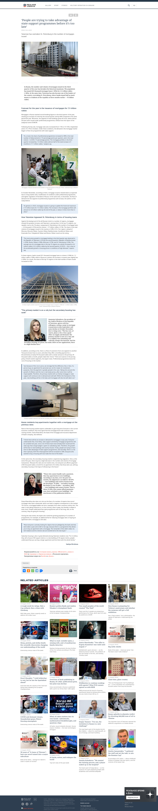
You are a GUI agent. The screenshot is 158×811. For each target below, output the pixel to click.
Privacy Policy (129, 806)
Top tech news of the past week (63, 760)
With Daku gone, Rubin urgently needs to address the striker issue (33, 610)
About (126, 804)
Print (75, 571)
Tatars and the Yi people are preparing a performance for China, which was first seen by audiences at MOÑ (92, 610)
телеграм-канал (45, 552)
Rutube (43, 556)
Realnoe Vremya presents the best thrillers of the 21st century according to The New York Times (63, 646)
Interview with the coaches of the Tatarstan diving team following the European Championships (33, 683)
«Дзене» (51, 556)
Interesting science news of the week (34, 646)
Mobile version (84, 803)
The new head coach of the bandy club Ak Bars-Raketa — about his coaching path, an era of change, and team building (92, 727)
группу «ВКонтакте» (59, 552)
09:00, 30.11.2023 (26, 30)
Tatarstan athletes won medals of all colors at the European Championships (63, 609)
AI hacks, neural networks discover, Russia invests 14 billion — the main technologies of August (63, 722)
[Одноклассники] (76, 15)
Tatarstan (26, 563)
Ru (134, 5)
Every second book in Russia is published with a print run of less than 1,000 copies (63, 684)
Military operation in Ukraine (82, 5)
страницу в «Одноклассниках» (40, 554)
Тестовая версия (85, 806)
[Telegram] (36, 570)
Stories (64, 5)
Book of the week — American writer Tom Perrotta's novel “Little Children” (120, 649)
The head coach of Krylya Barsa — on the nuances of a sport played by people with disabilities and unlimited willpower (92, 765)
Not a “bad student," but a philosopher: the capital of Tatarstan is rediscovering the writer (121, 612)
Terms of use (128, 802)
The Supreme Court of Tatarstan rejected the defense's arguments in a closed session (122, 718)
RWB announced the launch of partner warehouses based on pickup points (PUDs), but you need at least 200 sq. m (92, 688)
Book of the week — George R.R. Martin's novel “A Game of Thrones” (34, 756)
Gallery (48, 5)
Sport (56, 5)
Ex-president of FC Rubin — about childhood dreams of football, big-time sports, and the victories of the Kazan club (122, 756)
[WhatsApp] (32, 570)
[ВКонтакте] (71, 15)
